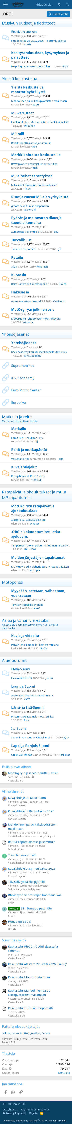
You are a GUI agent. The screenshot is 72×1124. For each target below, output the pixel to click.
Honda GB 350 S (19, 921)
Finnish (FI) (18, 1104)
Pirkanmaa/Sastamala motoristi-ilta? (32, 716)
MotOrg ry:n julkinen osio (33, 309)
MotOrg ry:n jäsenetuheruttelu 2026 (33, 773)
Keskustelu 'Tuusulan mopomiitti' (30, 1008)
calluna (6, 1033)
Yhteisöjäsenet (15, 334)
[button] (4, 1104)
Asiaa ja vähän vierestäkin (26, 620)
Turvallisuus (21, 240)
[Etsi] (67, 4)
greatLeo (35, 1033)
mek (35, 167)
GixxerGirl (30, 209)
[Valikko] (5, 5)
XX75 (27, 699)
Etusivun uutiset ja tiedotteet (28, 23)
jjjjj (36, 441)
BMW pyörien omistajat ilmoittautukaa (34, 164)
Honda (12, 929)
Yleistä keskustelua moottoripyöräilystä (28, 89)
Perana (46, 1033)
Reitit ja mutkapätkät (29, 449)
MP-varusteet (22, 113)
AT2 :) (14, 266)
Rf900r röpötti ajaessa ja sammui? (31, 143)
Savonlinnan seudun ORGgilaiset (30, 737)
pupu (35, 104)
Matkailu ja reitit (17, 416)
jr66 (34, 146)
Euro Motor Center (26, 390)
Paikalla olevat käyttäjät (21, 1026)
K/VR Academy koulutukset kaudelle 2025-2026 (39, 352)
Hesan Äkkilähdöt (21, 678)
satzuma (28, 322)
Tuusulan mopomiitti (23, 249)
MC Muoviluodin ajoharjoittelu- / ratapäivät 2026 (40, 566)
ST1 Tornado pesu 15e (30, 908)
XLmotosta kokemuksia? (26, 231)
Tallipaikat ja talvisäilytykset (24, 889)
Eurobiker (19, 402)
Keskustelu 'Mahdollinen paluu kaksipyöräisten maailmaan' (29, 992)
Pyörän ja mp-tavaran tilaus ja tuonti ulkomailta (36, 220)
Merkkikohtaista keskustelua (36, 155)
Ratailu (17, 257)
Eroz (26, 720)
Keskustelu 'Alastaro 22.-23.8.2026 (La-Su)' (37, 964)
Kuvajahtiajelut (24, 467)
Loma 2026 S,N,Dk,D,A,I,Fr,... (27, 438)
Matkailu (18, 428)
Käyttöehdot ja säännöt (35, 1109)
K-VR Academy (32, 355)
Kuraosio (18, 275)
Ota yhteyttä (10, 1109)
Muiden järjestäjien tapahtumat (38, 557)
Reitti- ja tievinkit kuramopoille (29, 284)
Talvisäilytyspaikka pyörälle (27, 604)
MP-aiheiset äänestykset (31, 176)
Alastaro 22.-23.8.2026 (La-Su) (28, 520)
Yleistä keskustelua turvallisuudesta (29, 862)
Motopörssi (12, 582)
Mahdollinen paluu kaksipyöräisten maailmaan (39, 101)
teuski (15, 1033)
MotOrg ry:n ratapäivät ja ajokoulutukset (32, 508)
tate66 (36, 608)
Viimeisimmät (13, 791)
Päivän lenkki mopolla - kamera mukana (35, 645)
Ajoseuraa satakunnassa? (26, 301)
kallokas (65, 755)
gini (60, 249)
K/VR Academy (22, 378)
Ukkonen (29, 125)
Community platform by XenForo (34, 1120)
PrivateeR (42, 266)
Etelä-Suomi (20, 669)
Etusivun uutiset (24, 31)
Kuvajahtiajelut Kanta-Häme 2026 (31, 811)
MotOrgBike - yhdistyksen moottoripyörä (36, 318)
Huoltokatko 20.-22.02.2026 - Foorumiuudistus (38, 40)
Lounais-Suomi (23, 686)
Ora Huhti (59, 301)
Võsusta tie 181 (20, 459)
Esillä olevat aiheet (16, 766)
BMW (11, 902)
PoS (65, 66)
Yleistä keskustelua (19, 78)
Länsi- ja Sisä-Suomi (27, 707)
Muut (11, 916)
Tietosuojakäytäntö (14, 1113)
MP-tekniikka (16, 849)
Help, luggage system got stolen (30, 66)
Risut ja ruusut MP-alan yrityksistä (39, 197)
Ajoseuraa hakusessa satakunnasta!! (32, 695)
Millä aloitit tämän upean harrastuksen (34, 185)
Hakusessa (20, 292)
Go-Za (62, 284)
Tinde (27, 188)
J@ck (66, 737)
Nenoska (64, 1073)
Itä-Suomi (19, 728)
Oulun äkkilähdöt (21, 755)
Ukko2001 (30, 549)
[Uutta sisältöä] (59, 4)
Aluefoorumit (14, 660)
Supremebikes (22, 365)
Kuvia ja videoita (25, 635)
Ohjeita (33, 1113)
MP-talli (17, 134)
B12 (56, 231)
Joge (60, 459)
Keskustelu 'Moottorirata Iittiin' (29, 977)
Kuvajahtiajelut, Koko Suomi (28, 476)
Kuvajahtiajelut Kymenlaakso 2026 (32, 868)
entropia (35, 570)
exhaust (34, 523)
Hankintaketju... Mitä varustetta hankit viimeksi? (40, 122)
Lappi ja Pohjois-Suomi (30, 745)
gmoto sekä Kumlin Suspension (30, 206)
